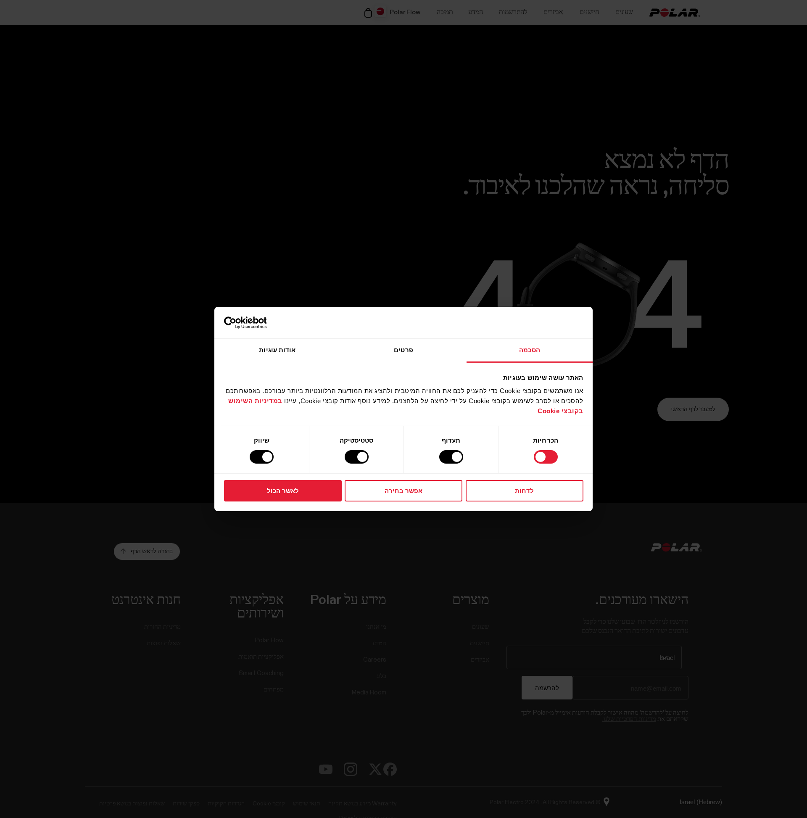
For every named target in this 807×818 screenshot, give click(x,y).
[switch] (452, 457)
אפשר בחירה (403, 490)
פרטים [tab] (403, 350)
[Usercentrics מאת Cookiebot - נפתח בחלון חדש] (261, 322)
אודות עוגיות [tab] (277, 350)
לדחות (524, 490)
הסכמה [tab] (529, 350)
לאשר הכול (283, 490)
